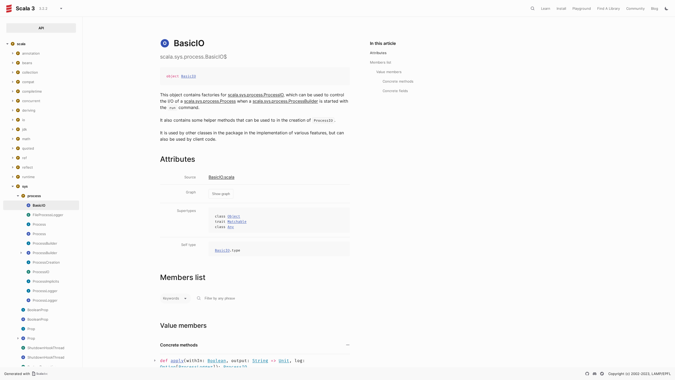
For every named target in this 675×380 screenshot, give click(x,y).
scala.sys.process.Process (210, 101)
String (260, 360)
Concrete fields (395, 91)
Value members (389, 72)
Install (561, 8)
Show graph (221, 194)
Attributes (378, 53)
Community (635, 8)
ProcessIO (235, 367)
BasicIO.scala (221, 177)
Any (231, 227)
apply (177, 360)
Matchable (237, 221)
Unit (284, 360)
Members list (380, 62)
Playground (581, 8)
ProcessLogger (196, 367)
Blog (654, 8)
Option (168, 367)
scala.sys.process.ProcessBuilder (285, 101)
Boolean (217, 360)
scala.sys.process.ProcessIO (255, 94)
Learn (545, 8)
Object (234, 216)
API (41, 28)
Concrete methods (398, 81)
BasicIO (188, 76)
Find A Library (608, 8)
